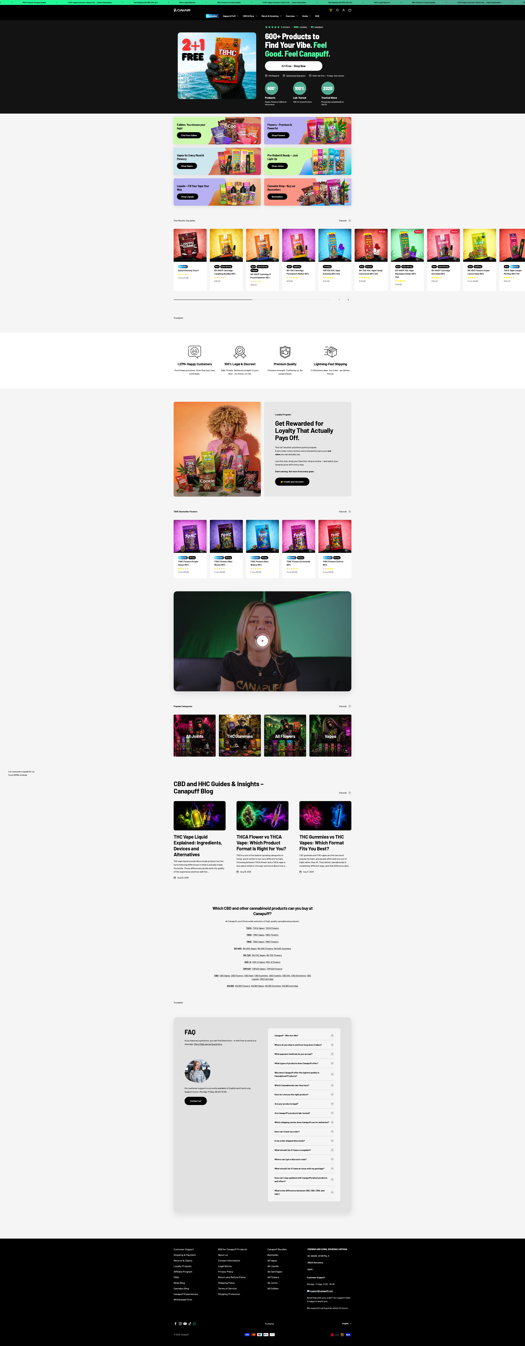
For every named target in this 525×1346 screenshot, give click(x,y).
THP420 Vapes (259, 968)
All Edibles (273, 1288)
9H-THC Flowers (274, 955)
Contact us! (195, 1101)
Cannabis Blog (181, 1288)
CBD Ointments (298, 975)
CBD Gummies (261, 975)
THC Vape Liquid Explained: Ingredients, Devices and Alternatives (198, 845)
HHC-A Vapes (258, 962)
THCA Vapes (258, 928)
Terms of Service (227, 1288)
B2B (317, 16)
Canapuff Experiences (186, 1294)
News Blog (179, 1282)
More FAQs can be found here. (208, 1044)
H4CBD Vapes (257, 985)
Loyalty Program (183, 1266)
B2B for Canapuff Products (232, 1249)
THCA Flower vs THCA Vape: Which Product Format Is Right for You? (261, 842)
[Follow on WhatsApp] (194, 1323)
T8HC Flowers (271, 941)
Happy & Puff (229, 16)
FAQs (176, 1277)
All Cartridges (274, 1271)
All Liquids (273, 1266)
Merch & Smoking (270, 16)
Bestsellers (277, 196)
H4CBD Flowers (242, 985)
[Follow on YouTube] (185, 1323)
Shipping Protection (229, 1294)
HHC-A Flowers (273, 962)
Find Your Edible (189, 135)
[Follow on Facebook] (175, 1323)
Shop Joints (277, 166)
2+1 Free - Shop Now (294, 66)
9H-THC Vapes (259, 955)
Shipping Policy (226, 1282)
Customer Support (184, 1249)
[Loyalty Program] (330, 10)
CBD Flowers (237, 975)
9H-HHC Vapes (250, 948)
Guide (305, 16)
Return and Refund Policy (232, 1277)
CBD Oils (286, 975)
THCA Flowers (272, 928)
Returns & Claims (183, 1260)
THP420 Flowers (274, 968)
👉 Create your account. (292, 481)
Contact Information (229, 1260)
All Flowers (273, 1277)
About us (223, 1254)
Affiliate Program (183, 1271)
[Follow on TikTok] (190, 1323)
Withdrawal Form (183, 1299)
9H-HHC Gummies (282, 948)
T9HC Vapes (258, 934)
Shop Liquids (187, 196)
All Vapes (272, 1260)
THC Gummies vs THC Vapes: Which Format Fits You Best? (321, 842)
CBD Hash (248, 975)
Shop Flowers (278, 135)
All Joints (272, 1282)
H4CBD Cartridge (290, 985)
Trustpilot (178, 318)
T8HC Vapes (258, 941)
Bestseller (212, 16)
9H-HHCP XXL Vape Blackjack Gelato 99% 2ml (405, 273)
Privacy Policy (225, 1271)
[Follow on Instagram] (180, 1323)
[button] (183, 274)
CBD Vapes (225, 975)
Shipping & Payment (185, 1254)
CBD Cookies (275, 975)
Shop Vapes (187, 166)
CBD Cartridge (266, 979)
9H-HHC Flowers (265, 948)
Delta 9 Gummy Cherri (188, 270)
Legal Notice (225, 1266)
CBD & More (248, 16)
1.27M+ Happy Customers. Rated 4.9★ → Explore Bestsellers (90, 2)
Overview (290, 16)
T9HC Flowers (271, 934)
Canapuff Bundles (277, 1249)
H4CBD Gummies (273, 985)
